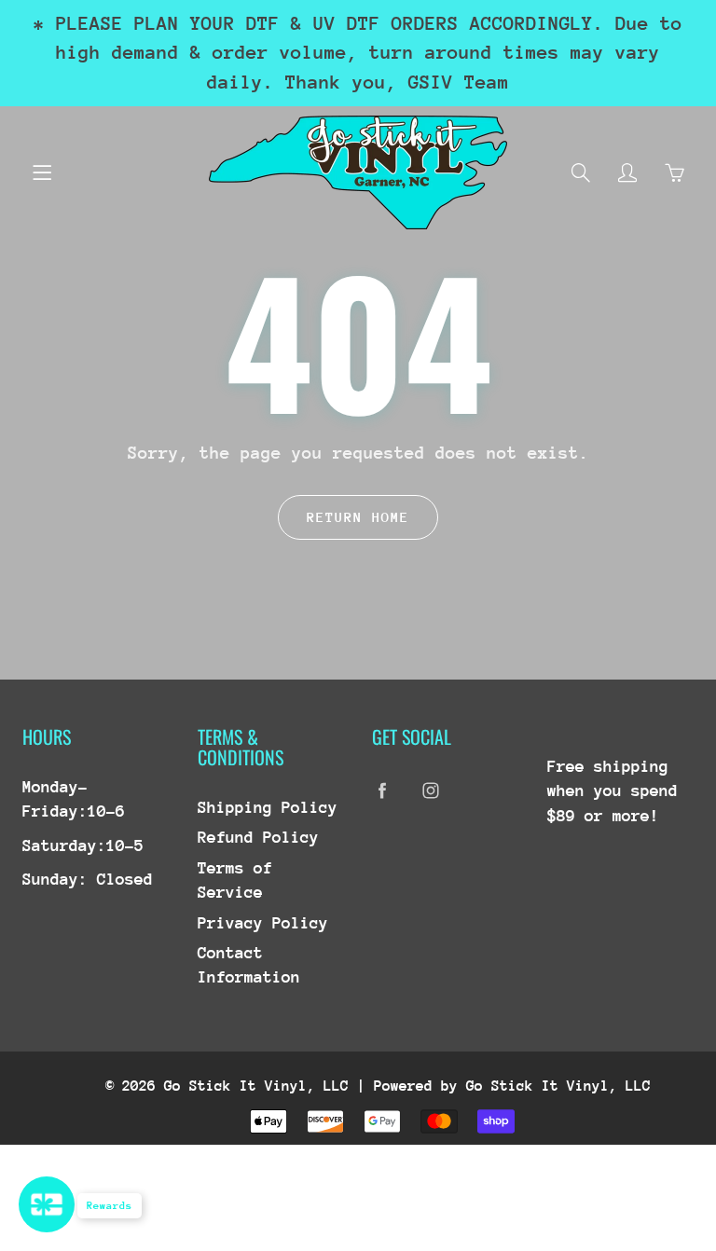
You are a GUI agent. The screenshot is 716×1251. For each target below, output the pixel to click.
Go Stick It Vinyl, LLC (256, 1086)
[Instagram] (430, 791)
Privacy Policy (263, 923)
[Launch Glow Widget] (47, 1204)
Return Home (358, 517)
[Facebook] (381, 791)
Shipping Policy (267, 807)
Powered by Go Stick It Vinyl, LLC (512, 1086)
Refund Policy (258, 837)
